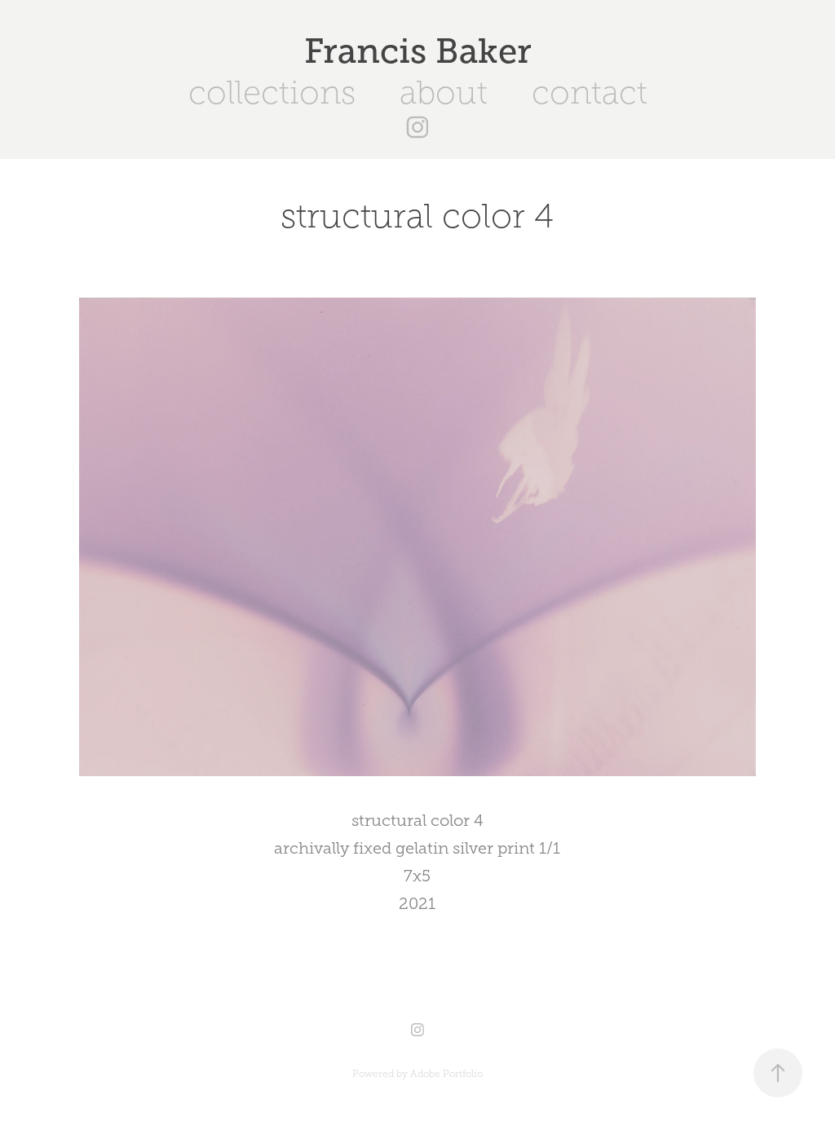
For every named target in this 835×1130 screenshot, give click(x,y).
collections (272, 92)
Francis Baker (418, 51)
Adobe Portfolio (446, 1073)
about (444, 92)
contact (589, 92)
